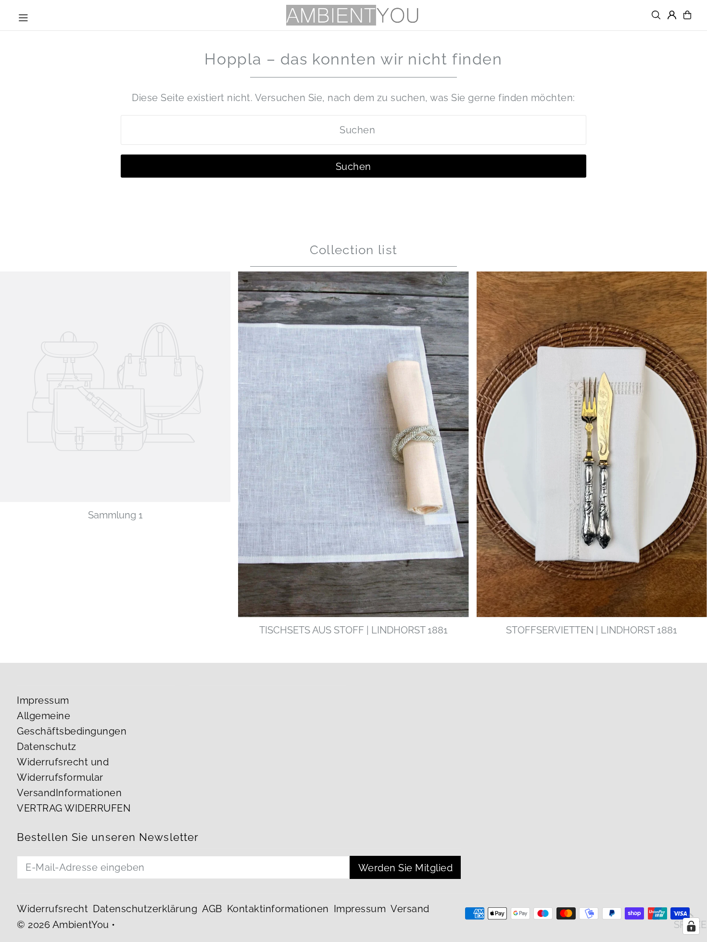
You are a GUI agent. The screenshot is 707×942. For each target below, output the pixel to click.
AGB (212, 909)
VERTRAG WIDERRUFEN (73, 808)
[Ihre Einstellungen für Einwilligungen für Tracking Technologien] (691, 926)
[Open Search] (656, 15)
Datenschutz (46, 746)
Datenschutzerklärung (145, 909)
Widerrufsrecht (52, 909)
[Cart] (687, 15)
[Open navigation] (23, 16)
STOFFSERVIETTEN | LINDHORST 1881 (591, 630)
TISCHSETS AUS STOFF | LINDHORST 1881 (353, 630)
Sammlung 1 (115, 515)
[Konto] (672, 15)
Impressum (43, 700)
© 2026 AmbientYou (63, 924)
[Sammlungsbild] (115, 386)
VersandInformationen (69, 793)
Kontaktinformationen (278, 909)
